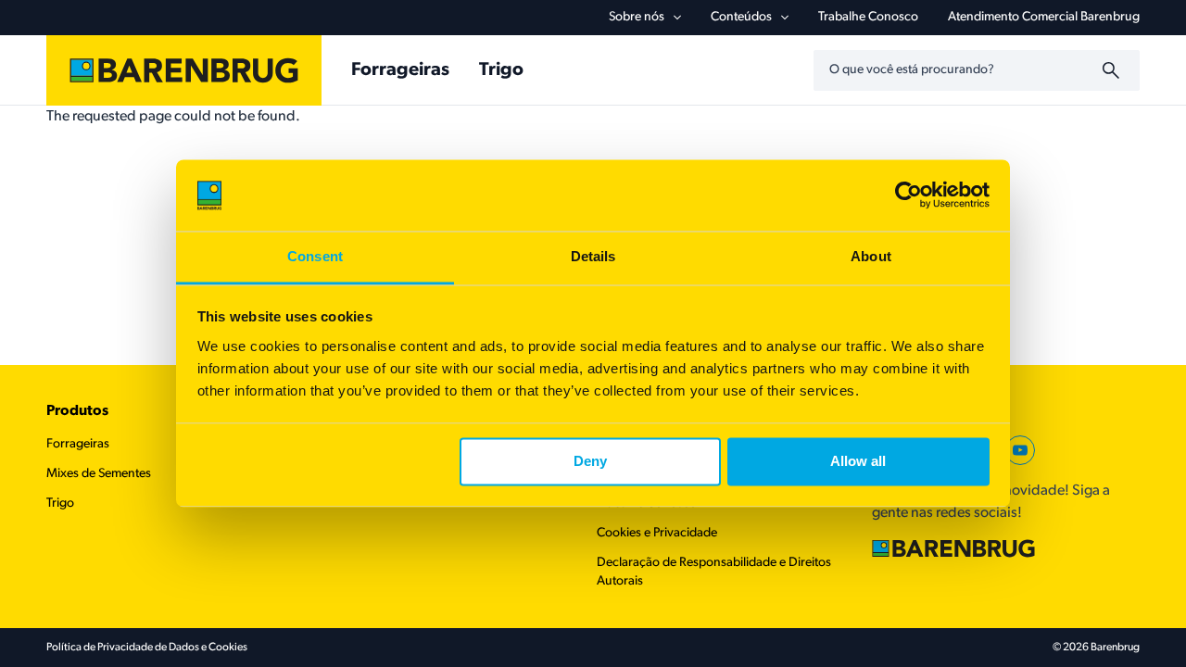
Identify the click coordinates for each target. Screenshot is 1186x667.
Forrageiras (400, 70)
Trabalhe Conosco (868, 17)
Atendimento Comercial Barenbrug (1044, 17)
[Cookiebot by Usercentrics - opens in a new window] (908, 195)
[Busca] (1114, 70)
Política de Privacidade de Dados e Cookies (146, 647)
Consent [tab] (315, 256)
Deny (590, 462)
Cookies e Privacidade (657, 533)
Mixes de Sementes (98, 474)
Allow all (858, 462)
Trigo (501, 70)
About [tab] (871, 256)
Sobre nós (636, 17)
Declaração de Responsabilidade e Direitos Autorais (714, 572)
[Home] (184, 70)
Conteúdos (741, 17)
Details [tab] (593, 256)
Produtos (77, 411)
